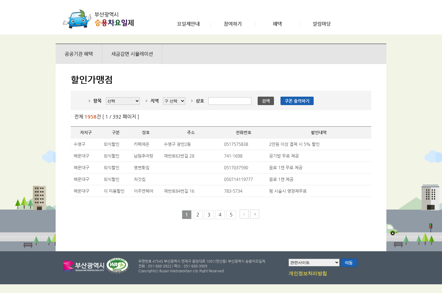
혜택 (277, 24)
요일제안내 (188, 24)
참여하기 (233, 24)
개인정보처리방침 (308, 273)
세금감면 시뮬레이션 (132, 54)
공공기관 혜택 (79, 54)
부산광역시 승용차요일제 (100, 18)
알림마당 (322, 24)
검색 (266, 100)
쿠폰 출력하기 (297, 100)
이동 (349, 262)
